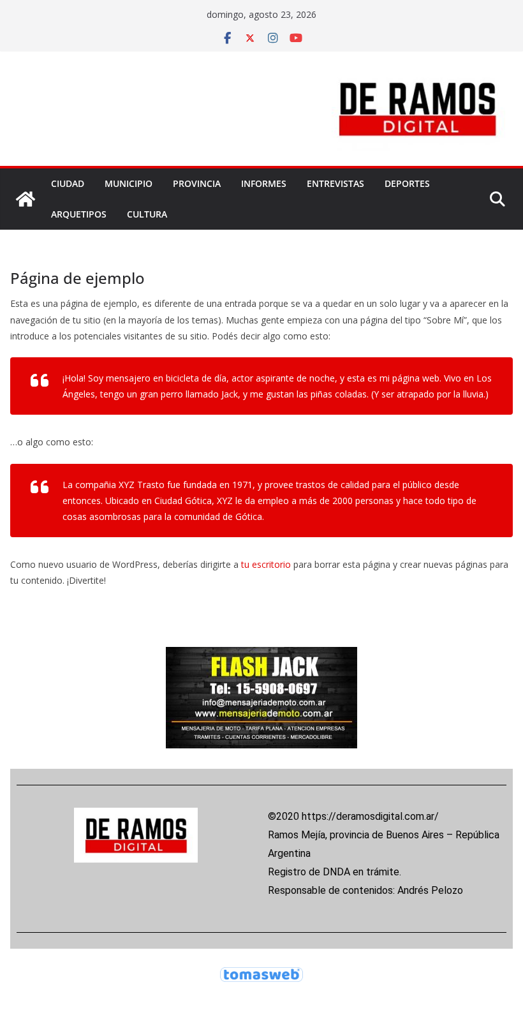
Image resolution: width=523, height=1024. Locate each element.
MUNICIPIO (128, 183)
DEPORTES (407, 183)
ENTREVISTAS (335, 183)
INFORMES (263, 183)
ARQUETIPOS (79, 214)
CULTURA (147, 214)
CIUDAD (67, 183)
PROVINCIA (197, 183)
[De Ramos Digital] (25, 199)
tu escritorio (266, 564)
